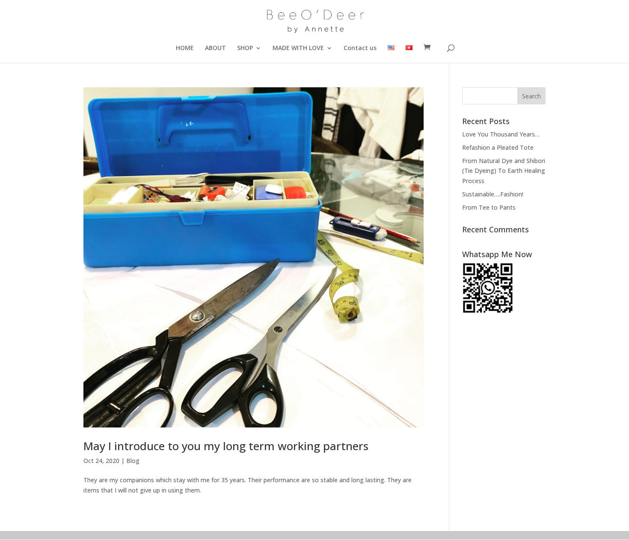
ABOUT (215, 48)
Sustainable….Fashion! (492, 194)
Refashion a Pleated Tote (498, 147)
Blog (132, 461)
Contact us (360, 48)
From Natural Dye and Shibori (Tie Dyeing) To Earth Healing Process (503, 171)
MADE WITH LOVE (298, 48)
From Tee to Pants (489, 207)
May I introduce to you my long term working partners (225, 446)
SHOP (245, 48)
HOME (185, 48)
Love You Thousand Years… (501, 134)
